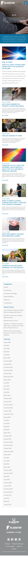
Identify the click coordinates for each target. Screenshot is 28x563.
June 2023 (7, 461)
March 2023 (7, 467)
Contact (14, 549)
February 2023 (8, 470)
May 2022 (6, 477)
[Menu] (25, 3)
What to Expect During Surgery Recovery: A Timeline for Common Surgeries (14, 203)
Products (7, 544)
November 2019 (8, 492)
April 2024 (6, 430)
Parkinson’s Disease (17, 544)
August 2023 (7, 455)
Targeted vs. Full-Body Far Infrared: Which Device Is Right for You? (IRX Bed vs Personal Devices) (13, 168)
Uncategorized (8, 303)
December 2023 (8, 442)
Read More (5, 115)
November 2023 (8, 445)
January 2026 (7, 364)
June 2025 (7, 386)
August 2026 (7, 342)
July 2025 (6, 383)
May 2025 (6, 389)
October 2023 (7, 448)
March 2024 (7, 433)
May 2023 (6, 464)
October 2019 (7, 495)
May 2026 (6, 352)
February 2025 (8, 398)
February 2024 (8, 436)
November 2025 (8, 370)
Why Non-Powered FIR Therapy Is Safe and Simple (13, 105)
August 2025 (7, 380)
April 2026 (6, 355)
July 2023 (6, 458)
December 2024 (8, 405)
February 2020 (8, 483)
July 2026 (6, 346)
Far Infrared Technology (10, 294)
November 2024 (8, 408)
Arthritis (6, 287)
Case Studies (7, 290)
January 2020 (7, 486)
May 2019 (6, 501)
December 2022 (8, 473)
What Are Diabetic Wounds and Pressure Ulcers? (13, 235)
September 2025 (8, 377)
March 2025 (7, 395)
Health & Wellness (9, 297)
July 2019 (6, 498)
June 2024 (7, 423)
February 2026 (8, 361)
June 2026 (7, 349)
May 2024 (6, 427)
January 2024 (7, 439)
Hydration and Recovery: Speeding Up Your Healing (12, 267)
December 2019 (8, 489)
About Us (19, 546)
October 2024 (7, 411)
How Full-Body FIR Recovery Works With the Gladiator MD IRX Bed (13, 67)
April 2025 (6, 392)
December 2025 (8, 367)
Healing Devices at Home (12, 136)
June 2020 (7, 480)
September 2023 (8, 452)
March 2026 (7, 358)
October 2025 (7, 374)
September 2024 (8, 414)
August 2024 (7, 417)
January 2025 (7, 402)
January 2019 (7, 505)
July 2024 (6, 420)
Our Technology (10, 546)
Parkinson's (7, 300)
